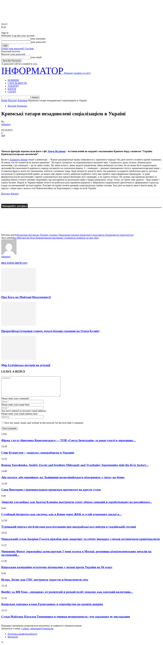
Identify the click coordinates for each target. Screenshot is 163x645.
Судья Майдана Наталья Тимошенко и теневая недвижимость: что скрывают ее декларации (65, 616)
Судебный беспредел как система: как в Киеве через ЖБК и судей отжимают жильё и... (61, 514)
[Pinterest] (29, 141)
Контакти (13, 636)
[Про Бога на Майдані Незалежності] (18, 291)
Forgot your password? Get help (17, 48)
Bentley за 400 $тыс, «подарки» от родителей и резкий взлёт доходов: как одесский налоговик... (67, 592)
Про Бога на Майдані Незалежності (26, 297)
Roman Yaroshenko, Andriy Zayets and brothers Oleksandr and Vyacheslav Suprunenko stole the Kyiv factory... (75, 465)
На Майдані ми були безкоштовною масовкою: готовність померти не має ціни (56, 237)
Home (4, 100)
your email (36, 57)
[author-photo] (9, 253)
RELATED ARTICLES (14, 263)
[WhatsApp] (41, 141)
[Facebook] (6, 141)
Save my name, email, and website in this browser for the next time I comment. (44, 422)
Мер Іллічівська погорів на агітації (25, 365)
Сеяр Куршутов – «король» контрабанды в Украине (37, 452)
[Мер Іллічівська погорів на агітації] (18, 359)
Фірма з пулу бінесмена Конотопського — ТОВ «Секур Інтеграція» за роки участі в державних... (68, 440)
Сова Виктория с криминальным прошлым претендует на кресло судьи (51, 489)
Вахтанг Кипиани (18, 100)
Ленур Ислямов (56, 151)
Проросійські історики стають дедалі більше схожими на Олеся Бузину (50, 331)
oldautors (6, 124)
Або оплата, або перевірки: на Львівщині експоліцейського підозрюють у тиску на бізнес (63, 477)
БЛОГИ (12, 88)
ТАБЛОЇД (13, 86)
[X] (18, 141)
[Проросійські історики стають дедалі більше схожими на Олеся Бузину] (18, 324)
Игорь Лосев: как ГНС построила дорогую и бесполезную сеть (44, 579)
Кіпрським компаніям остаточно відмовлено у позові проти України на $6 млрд (56, 567)
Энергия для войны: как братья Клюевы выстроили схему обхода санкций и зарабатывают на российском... (76, 502)
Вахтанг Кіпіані (9, 193)
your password (38, 42)
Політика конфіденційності (22, 634)
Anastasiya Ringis (18, 159)
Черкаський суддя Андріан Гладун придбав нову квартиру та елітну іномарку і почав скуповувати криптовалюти (80, 539)
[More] (52, 140)
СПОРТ (12, 91)
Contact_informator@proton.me (37, 628)
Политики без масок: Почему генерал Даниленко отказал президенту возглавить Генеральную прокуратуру (75, 235)
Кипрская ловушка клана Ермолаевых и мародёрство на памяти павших (52, 604)
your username (38, 38)
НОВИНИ (13, 80)
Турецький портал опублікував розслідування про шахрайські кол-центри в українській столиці (68, 526)
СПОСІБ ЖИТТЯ (17, 83)
